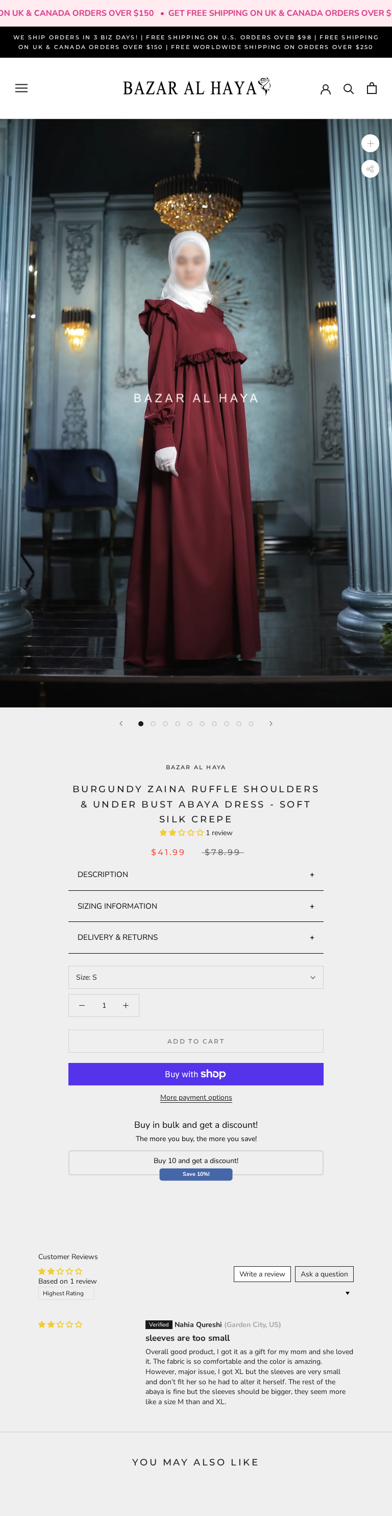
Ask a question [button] (324, 1274)
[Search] (349, 88)
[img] (60, 1324)
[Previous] (120, 723)
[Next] (271, 723)
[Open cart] (372, 88)
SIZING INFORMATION (117, 906)
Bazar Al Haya (196, 767)
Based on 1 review (67, 1281)
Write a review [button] (262, 1274)
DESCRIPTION (103, 874)
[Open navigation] (21, 88)
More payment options (196, 1097)
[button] (183, 833)
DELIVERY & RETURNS (118, 937)
